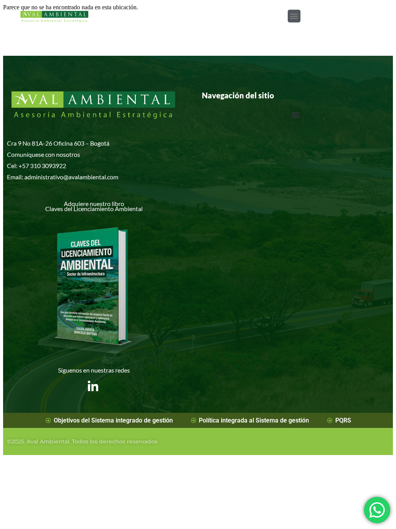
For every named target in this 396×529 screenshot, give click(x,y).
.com (112, 176)
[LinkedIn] (93, 380)
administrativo (43, 176)
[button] (294, 16)
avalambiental (87, 176)
